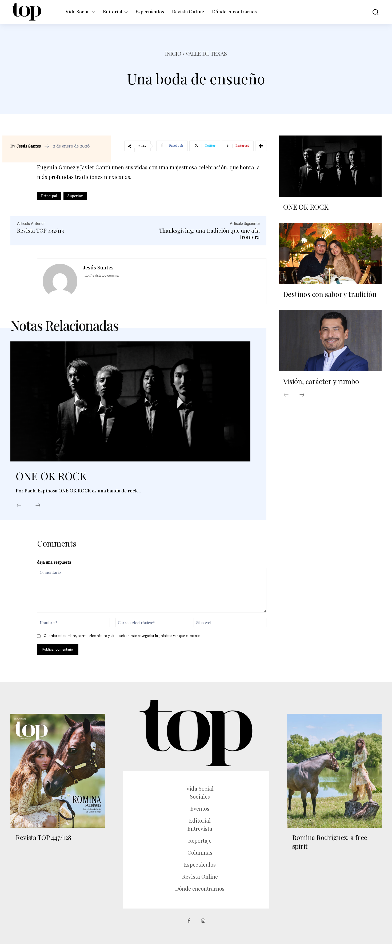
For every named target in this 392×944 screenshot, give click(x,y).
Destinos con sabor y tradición (330, 294)
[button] (372, 12)
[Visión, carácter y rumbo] (330, 340)
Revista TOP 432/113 (40, 230)
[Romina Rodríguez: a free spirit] (334, 770)
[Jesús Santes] (60, 281)
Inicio (173, 53)
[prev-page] (18, 505)
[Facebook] (189, 921)
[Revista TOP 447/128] (57, 770)
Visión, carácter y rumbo (321, 381)
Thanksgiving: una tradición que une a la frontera (209, 233)
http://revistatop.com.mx (101, 275)
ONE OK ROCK (51, 476)
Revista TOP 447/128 (43, 837)
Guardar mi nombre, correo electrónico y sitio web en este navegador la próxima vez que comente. (122, 636)
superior (75, 196)
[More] (260, 146)
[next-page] (37, 505)
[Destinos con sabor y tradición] (330, 253)
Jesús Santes (29, 146)
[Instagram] (203, 921)
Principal (49, 196)
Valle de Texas (206, 53)
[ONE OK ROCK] (130, 401)
